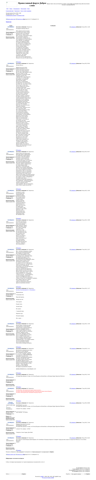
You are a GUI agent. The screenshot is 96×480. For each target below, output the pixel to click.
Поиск (11, 8)
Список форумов (9, 10)
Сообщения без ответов (11, 15)
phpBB (41, 476)
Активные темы (20, 15)
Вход (28, 8)
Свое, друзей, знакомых (26, 10)
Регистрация (23, 8)
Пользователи (16, 8)
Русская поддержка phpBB (48, 477)
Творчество (17, 10)
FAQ (7, 8)
